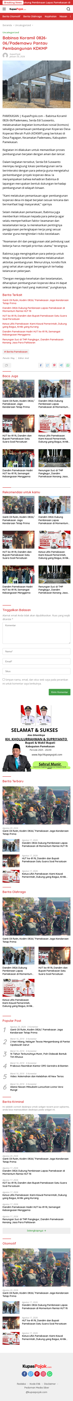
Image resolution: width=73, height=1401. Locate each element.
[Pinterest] (37, 1374)
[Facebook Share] (40, 365)
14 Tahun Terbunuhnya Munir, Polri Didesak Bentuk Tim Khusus (38, 1055)
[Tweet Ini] (47, 365)
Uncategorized (11, 32)
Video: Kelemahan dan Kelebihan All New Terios (37, 1076)
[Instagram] (43, 1374)
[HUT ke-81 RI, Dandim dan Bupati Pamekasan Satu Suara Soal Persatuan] (18, 423)
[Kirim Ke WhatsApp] (67, 365)
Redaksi (21, 1383)
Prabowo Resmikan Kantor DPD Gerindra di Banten (39, 1065)
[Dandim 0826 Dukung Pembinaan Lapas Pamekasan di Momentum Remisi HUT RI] (54, 389)
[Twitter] (30, 1374)
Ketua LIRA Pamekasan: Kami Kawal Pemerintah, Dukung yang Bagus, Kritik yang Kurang (35, 325)
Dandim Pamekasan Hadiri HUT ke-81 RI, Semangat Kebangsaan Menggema (31, 333)
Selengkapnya (35, 1230)
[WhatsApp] (49, 1374)
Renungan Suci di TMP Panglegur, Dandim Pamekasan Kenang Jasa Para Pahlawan (33, 341)
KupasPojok (15, 54)
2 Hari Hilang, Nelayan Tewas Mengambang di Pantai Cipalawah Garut (40, 1043)
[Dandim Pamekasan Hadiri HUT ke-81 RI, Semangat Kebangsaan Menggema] (18, 458)
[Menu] (5, 9)
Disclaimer (50, 1383)
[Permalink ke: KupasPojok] (5, 55)
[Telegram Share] (61, 365)
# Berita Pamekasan (16, 351)
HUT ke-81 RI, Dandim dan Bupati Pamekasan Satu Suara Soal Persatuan (35, 317)
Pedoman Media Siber (36, 1387)
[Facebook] (24, 1374)
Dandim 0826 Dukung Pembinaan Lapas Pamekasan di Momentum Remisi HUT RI (34, 309)
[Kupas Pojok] (17, 9)
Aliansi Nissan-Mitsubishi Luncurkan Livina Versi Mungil (36, 1088)
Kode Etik (35, 1383)
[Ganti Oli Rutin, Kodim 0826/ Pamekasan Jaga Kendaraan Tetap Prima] (18, 389)
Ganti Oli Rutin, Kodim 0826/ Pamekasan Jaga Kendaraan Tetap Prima (36, 302)
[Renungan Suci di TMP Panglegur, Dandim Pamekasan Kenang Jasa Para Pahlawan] (54, 458)
